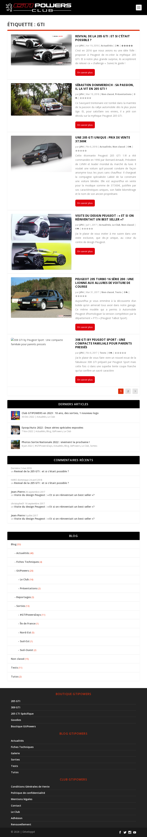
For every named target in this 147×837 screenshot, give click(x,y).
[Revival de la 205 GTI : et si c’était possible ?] (41, 49)
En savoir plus (85, 72)
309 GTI (15, 707)
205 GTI (15, 701)
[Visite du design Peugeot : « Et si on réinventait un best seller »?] (41, 242)
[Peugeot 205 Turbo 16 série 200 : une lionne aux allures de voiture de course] (41, 297)
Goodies (16, 720)
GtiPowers (57, 431)
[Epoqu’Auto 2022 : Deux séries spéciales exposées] (15, 429)
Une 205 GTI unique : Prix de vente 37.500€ (102, 139)
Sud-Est (25, 641)
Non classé (107, 94)
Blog (48, 431)
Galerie (15, 753)
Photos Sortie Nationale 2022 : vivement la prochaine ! (56, 442)
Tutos (14, 676)
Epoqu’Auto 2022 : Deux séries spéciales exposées (52, 427)
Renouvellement (21, 824)
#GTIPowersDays (43, 445)
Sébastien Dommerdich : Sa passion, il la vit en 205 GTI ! (104, 87)
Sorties (93, 445)
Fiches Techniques (27, 561)
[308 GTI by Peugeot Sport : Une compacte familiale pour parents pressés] (41, 342)
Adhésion (16, 818)
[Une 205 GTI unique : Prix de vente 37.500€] (41, 154)
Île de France (27, 623)
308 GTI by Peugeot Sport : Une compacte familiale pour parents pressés (103, 343)
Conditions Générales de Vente (30, 786)
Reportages (23, 597)
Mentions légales (21, 799)
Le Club (116, 224)
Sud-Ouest (26, 650)
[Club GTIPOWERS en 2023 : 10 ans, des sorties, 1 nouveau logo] (15, 415)
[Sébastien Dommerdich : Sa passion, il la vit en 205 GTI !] (41, 99)
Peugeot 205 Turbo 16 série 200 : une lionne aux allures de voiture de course (104, 283)
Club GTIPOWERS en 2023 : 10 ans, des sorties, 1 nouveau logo (60, 413)
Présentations (123, 94)
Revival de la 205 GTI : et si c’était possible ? (102, 38)
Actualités (107, 45)
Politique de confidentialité (28, 793)
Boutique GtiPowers (23, 726)
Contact (16, 805)
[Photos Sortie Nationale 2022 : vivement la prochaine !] (15, 444)
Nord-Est (25, 632)
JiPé (81, 45)
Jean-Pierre (18, 491)
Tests (118, 292)
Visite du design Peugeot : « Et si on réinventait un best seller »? (104, 217)
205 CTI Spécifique (22, 713)
